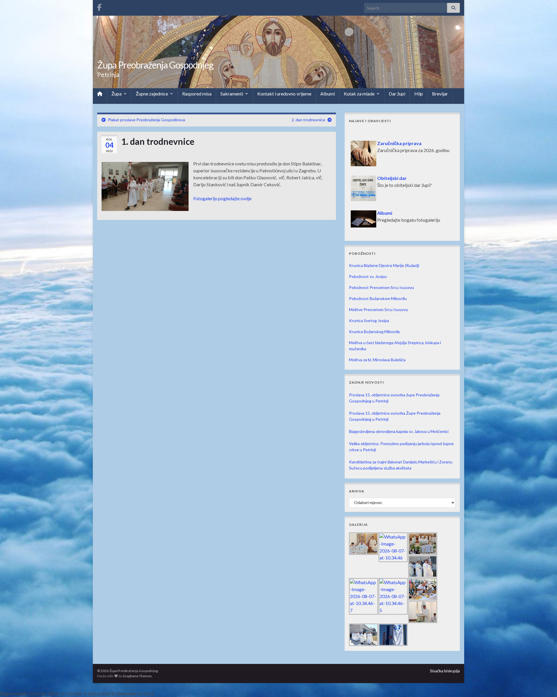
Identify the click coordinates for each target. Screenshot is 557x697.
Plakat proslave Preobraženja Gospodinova (146, 119)
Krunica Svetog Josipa (369, 320)
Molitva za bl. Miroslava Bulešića (377, 359)
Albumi (327, 93)
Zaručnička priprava (374, 133)
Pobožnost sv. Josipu (368, 276)
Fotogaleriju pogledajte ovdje (222, 198)
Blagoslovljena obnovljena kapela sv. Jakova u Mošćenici (399, 431)
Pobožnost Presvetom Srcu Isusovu (381, 287)
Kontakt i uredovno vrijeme (284, 93)
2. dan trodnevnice (308, 119)
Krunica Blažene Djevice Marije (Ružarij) (384, 265)
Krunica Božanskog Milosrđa (374, 331)
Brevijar (440, 93)
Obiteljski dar (366, 168)
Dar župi (397, 93)
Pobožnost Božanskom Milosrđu (378, 298)
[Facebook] (99, 6)
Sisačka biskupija (445, 670)
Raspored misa (196, 93)
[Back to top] (544, 684)
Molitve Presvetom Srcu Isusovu (378, 309)
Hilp (418, 93)
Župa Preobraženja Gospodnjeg (155, 65)
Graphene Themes (137, 676)
